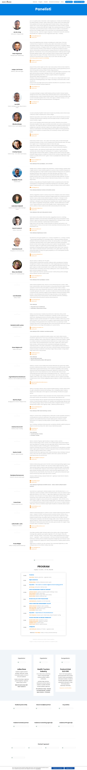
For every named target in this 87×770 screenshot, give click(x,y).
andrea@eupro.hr (34, 428)
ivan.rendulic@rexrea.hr (35, 299)
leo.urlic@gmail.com (34, 101)
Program (40, 1)
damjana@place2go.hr (35, 480)
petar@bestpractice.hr (35, 352)
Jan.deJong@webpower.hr (35, 35)
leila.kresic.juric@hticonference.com (37, 525)
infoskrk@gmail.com (34, 187)
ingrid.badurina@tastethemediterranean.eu (38, 382)
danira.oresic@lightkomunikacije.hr (37, 457)
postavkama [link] (38, 768)
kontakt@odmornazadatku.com (36, 327)
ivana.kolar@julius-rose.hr (35, 506)
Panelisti (46, 1)
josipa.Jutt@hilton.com (35, 86)
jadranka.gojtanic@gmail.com (36, 208)
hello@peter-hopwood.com (36, 60)
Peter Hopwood (32, 615)
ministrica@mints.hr (34, 134)
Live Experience (69, 1)
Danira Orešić (32, 624)
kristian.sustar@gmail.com (35, 159)
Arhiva (62, 1)
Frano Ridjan (37, 632)
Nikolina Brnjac (32, 582)
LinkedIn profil (33, 37)
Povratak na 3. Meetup (79, 1)
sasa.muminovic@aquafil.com (36, 254)
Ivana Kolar (31, 577)
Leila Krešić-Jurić (32, 629)
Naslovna (35, 1)
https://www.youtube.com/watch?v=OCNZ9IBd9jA (39, 58)
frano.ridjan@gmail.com (35, 547)
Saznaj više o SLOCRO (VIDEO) (65, 688)
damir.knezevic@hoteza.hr (35, 228)
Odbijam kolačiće (69, 768)
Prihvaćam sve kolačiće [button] (57, 768)
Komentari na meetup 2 (54, 1)
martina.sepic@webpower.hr (36, 406)
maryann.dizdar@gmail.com (36, 275)
